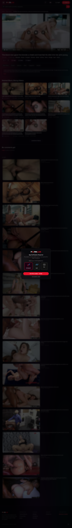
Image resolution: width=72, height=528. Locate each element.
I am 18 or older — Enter (36, 273)
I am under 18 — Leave (36, 276)
